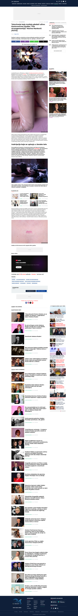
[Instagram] (61, 1)
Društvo (44, 3)
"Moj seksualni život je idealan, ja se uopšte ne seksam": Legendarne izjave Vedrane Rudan (36, 315)
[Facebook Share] (15, 41)
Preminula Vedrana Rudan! (33, 336)
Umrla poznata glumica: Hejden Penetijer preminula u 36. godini (35, 419)
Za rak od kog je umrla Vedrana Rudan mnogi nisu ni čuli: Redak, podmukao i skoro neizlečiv (35, 327)
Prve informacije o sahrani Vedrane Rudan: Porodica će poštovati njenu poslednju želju (36, 375)
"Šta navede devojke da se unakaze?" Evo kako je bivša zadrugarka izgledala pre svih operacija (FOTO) (58, 27)
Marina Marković (15, 283)
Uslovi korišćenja (53, 611)
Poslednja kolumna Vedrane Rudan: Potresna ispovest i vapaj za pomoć (36, 396)
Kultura (56, 3)
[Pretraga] (56, 1)
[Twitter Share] (43, 41)
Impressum (26, 611)
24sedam (34, 274)
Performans (34, 283)
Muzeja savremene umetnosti (36, 73)
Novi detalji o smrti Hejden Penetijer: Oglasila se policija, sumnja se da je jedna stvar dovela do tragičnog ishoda (36, 510)
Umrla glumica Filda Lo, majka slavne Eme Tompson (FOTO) (34, 542)
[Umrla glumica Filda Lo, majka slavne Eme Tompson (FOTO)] (17, 544)
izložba (24, 74)
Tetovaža (29, 283)
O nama (15, 611)
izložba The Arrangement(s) (32, 279)
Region (42, 603)
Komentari (63, 22)
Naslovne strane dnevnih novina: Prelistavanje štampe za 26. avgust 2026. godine (57, 83)
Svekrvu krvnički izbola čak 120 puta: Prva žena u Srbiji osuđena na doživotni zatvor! (59, 41)
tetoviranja (36, 148)
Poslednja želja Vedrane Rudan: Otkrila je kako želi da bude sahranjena (34, 386)
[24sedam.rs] (15, 1)
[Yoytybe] (63, 1)
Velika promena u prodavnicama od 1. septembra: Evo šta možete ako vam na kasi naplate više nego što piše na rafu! (59, 46)
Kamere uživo (19, 3)
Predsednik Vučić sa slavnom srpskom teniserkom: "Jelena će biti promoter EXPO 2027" (59, 31)
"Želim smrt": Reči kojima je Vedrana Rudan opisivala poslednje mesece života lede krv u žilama (36, 360)
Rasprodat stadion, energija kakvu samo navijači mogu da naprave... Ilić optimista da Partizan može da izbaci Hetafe (59, 37)
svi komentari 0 (30, 291)
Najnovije (14, 3)
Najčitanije (58, 22)
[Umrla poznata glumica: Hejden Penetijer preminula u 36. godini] (17, 421)
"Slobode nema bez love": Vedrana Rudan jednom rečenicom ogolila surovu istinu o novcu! (35, 520)
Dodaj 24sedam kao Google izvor (30, 44)
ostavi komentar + (41, 291)
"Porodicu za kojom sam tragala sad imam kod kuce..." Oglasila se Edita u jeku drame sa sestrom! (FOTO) (57, 115)
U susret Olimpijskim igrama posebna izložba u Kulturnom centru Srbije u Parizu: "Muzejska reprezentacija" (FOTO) (24, 195)
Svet (36, 3)
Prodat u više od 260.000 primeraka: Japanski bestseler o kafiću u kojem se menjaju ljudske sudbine (36, 587)
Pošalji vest (37, 611)
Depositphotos (61, 611)
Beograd (42, 601)
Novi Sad (42, 606)
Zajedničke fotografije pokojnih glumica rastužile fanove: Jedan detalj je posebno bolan (34, 498)
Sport (28, 3)
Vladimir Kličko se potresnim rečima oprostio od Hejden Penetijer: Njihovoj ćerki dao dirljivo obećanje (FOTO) (36, 454)
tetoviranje (22, 283)
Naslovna (13, 21)
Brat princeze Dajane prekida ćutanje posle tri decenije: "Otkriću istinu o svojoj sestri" (36, 349)
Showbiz (32, 3)
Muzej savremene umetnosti (18, 281)
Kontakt (20, 611)
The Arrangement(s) (20, 279)
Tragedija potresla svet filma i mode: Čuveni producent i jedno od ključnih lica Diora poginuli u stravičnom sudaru (36, 465)
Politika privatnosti (44, 611)
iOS (20, 274)
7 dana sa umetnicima (35, 5)
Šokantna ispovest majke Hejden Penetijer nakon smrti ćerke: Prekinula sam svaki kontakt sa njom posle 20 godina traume (36, 487)
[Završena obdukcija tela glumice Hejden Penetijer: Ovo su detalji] (17, 477)
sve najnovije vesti (58, 50)
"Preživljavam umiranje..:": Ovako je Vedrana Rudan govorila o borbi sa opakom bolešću (36, 431)
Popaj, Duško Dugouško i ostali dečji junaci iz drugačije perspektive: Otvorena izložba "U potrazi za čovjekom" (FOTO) (43, 195)
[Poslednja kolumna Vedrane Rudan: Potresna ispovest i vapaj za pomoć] (17, 399)
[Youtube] (32, 303)
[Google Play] (61, 602)
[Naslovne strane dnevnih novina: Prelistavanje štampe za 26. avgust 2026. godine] (58, 76)
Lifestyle (48, 3)
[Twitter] (65, 1)
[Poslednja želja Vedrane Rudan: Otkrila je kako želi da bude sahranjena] (17, 388)
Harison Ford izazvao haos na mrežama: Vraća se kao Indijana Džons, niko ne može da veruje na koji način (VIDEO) (35, 532)
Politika (24, 3)
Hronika (39, 3)
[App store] (54, 602)
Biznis (52, 3)
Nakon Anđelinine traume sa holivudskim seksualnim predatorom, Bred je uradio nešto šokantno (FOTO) (36, 443)
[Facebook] (59, 1)
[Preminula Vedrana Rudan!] (17, 339)
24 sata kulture (44, 5)
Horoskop (64, 3)
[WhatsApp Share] (34, 41)
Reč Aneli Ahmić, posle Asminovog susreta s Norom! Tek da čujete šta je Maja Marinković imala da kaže (57, 99)
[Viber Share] (25, 41)
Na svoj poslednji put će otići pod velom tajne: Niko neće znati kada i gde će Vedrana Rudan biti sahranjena (35, 409)
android (24, 274)
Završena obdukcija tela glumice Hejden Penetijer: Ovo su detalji (35, 475)
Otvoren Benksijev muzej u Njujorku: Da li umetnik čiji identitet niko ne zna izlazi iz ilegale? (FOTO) (43, 202)
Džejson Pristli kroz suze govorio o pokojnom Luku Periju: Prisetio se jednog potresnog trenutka (35, 565)
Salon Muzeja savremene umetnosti (32, 281)
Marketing (32, 611)
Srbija (60, 3)
